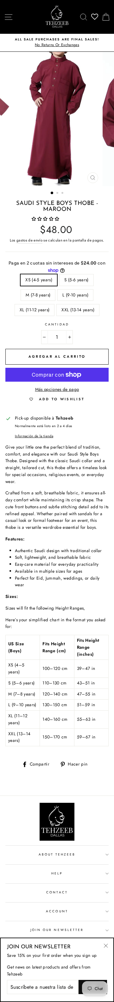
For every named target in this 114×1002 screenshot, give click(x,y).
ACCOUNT (57, 911)
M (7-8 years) (38, 295)
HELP (57, 873)
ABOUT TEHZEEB (57, 854)
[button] (46, 219)
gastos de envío (29, 240)
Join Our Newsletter (57, 929)
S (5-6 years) (76, 280)
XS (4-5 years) (38, 280)
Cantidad (57, 324)
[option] (57, 42)
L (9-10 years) (75, 295)
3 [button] (63, 193)
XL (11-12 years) (34, 310)
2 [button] (58, 193)
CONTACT (56, 892)
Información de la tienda (34, 435)
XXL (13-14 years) (77, 310)
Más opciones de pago (57, 389)
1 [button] (52, 193)
